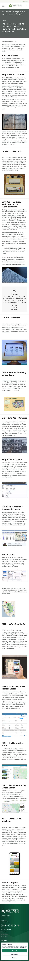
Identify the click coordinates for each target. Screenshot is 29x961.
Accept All (14, 950)
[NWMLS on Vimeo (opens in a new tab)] (18, 925)
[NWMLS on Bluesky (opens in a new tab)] (15, 925)
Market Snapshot (4, 934)
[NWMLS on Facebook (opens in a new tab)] (8, 925)
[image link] (14, 490)
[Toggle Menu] (3, 5)
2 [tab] (14, 499)
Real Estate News (9, 11)
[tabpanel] (14, 490)
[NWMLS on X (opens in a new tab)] (2, 925)
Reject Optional (14, 954)
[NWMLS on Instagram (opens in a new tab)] (12, 925)
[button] (26, 6)
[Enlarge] (25, 115)
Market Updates (4, 931)
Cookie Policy (23, 947)
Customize (14, 957)
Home (3, 11)
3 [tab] (16, 499)
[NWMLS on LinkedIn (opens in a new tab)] (5, 925)
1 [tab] (12, 499)
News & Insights (19, 11)
